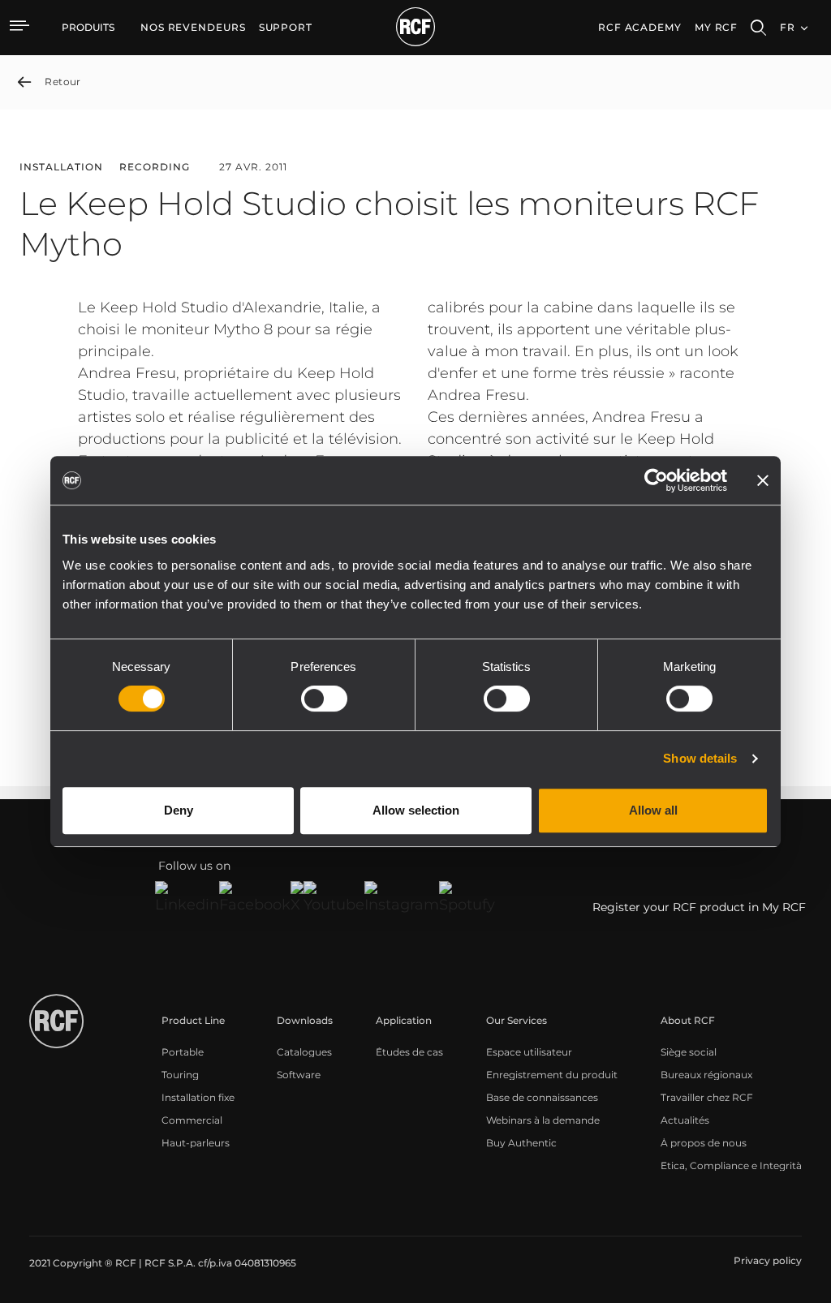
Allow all (653, 810)
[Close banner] (763, 480)
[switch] (324, 699)
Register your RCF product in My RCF (699, 907)
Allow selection (415, 810)
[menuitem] (193, 27)
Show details (700, 758)
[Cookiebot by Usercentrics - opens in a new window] (656, 480)
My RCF (716, 27)
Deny (178, 810)
